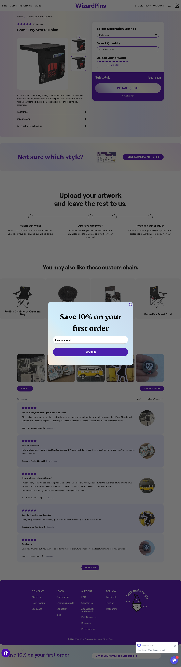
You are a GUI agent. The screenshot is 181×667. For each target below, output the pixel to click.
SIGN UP (90, 352)
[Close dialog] (130, 304)
